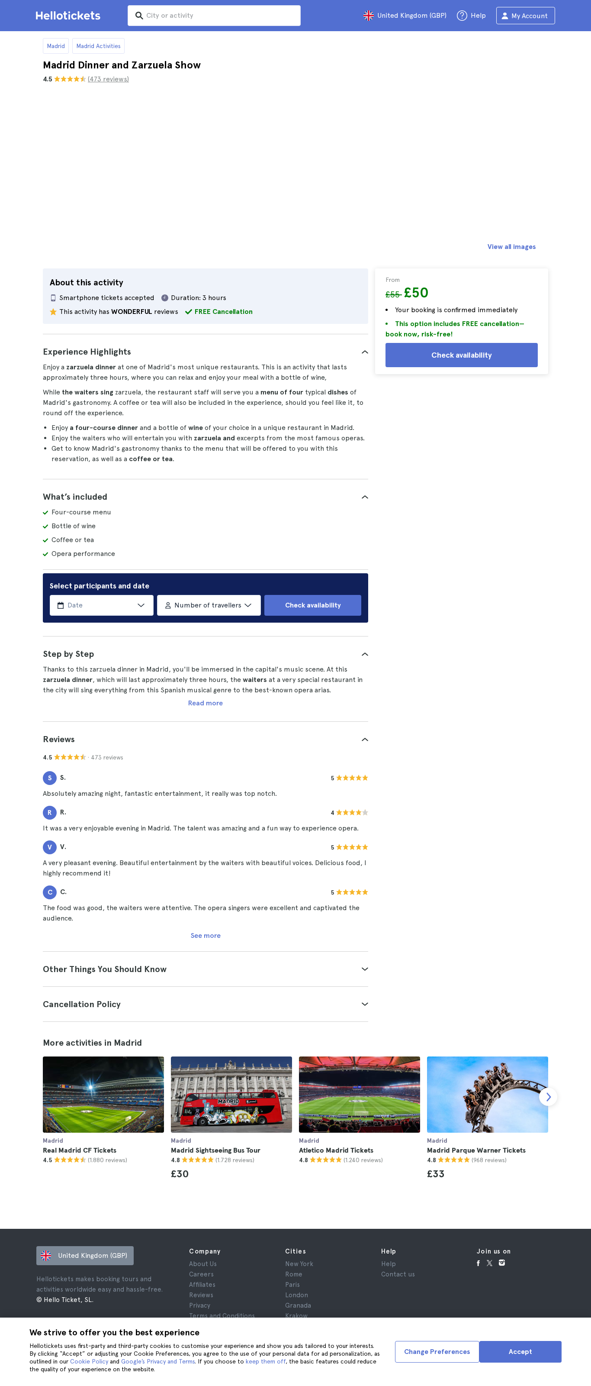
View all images (512, 246)
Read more (205, 703)
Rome (293, 1274)
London (296, 1295)
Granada (298, 1305)
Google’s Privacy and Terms (158, 1361)
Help (388, 1264)
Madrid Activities (98, 45)
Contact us (398, 1274)
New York (299, 1264)
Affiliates (202, 1285)
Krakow (296, 1316)
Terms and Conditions (222, 1316)
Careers (201, 1274)
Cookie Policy (89, 1361)
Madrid (56, 45)
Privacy (199, 1305)
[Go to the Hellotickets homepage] (69, 15)
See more (206, 935)
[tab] (205, 352)
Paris (292, 1285)
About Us (203, 1264)
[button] (205, 352)
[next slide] (548, 1097)
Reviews (201, 1295)
